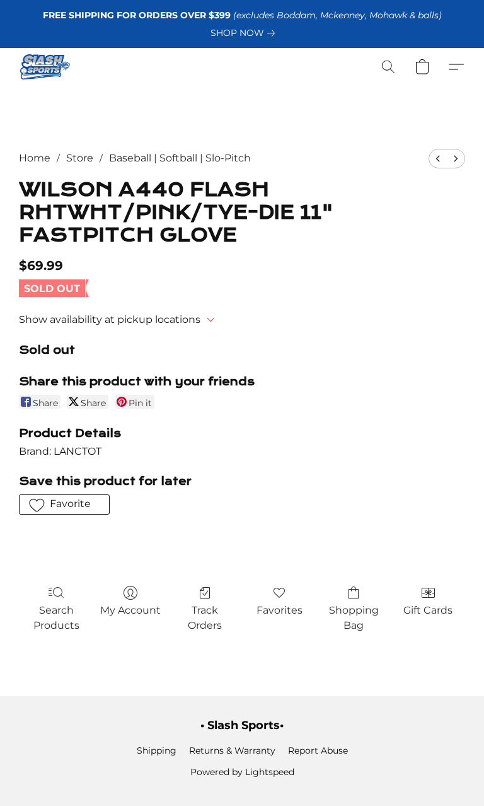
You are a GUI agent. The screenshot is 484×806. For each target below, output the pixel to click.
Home (34, 158)
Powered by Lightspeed (242, 772)
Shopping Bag (354, 617)
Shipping (156, 750)
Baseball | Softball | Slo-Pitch (180, 158)
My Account (130, 610)
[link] (245, 32)
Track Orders (205, 617)
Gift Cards (427, 610)
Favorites (279, 610)
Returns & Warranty (232, 750)
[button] (45, 66)
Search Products (56, 617)
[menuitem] (438, 158)
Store (79, 158)
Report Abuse (318, 750)
